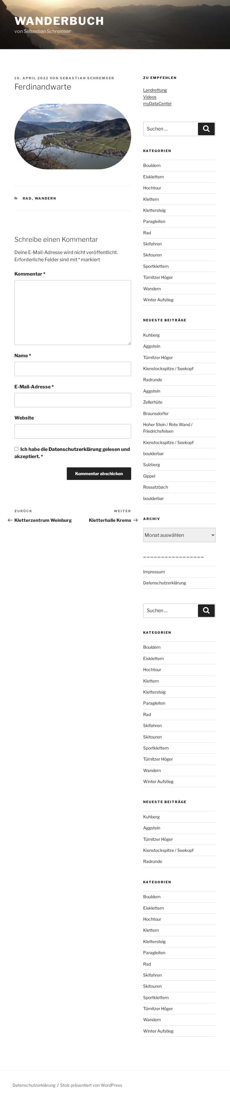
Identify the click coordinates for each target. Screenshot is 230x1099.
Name (22, 355)
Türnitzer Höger (158, 277)
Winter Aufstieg (158, 299)
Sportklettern (156, 266)
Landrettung (155, 89)
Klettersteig (154, 210)
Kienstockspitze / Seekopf (168, 368)
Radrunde (152, 379)
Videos (149, 96)
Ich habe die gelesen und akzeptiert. (72, 452)
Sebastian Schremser (87, 78)
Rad (27, 198)
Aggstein (151, 346)
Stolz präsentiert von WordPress (91, 1085)
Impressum (154, 571)
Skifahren (152, 243)
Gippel (149, 475)
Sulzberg (151, 464)
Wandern (46, 198)
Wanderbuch (59, 21)
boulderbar (153, 453)
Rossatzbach (155, 487)
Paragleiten (154, 221)
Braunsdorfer (156, 413)
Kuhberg (151, 335)
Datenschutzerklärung (75, 449)
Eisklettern (153, 176)
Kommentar (30, 274)
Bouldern (152, 165)
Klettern (151, 199)
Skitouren (152, 254)
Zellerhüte (152, 402)
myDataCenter (157, 103)
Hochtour (152, 187)
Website (24, 418)
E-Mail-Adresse (34, 387)
